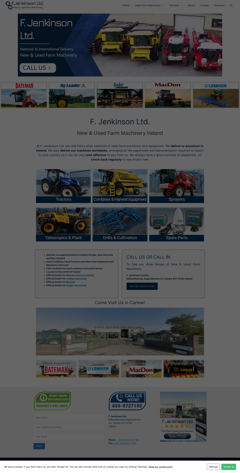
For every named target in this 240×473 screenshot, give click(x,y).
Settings (213, 466)
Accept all (229, 466)
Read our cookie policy (161, 466)
